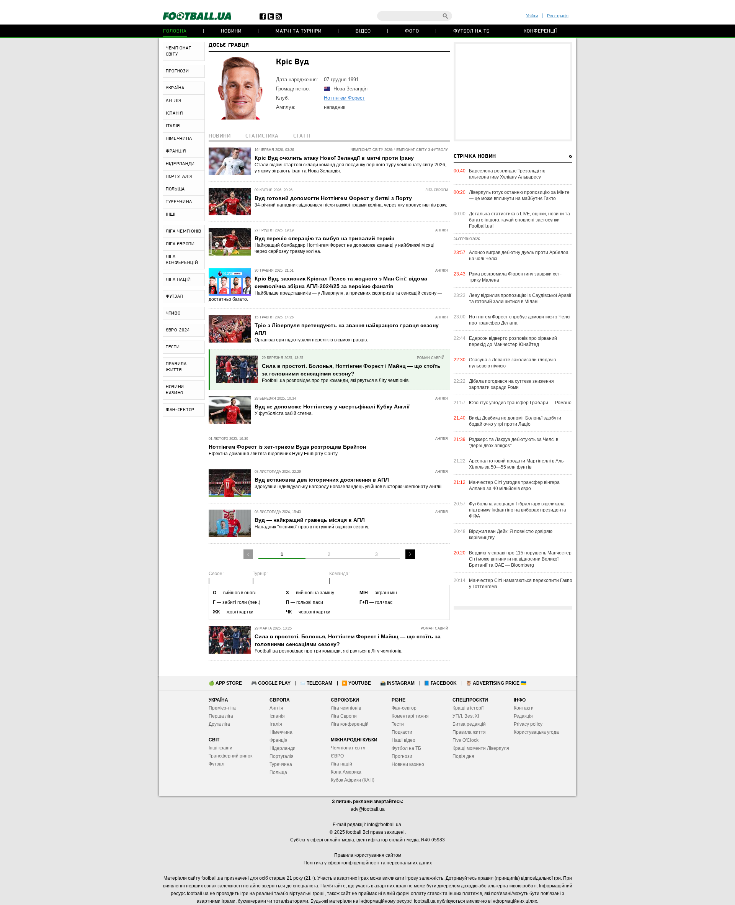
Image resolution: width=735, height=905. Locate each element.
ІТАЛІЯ (173, 126)
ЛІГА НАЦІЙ (178, 279)
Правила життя (469, 732)
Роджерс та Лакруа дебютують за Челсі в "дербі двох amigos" (513, 442)
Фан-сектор (404, 708)
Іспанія (277, 716)
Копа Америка (346, 772)
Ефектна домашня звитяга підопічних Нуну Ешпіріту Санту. (273, 453)
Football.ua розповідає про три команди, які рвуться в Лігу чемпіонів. (336, 380)
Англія (276, 708)
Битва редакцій (469, 724)
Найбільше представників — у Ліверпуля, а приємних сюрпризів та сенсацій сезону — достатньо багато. (325, 296)
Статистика (262, 136)
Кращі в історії (467, 708)
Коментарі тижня (410, 716)
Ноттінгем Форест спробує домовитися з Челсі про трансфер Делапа (519, 320)
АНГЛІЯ (173, 100)
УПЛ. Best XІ (465, 716)
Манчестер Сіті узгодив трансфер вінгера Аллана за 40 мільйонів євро (514, 485)
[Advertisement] (513, 91)
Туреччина (281, 764)
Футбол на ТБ (471, 31)
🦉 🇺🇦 (496, 683)
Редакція (523, 716)
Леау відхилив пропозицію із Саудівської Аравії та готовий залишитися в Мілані (520, 298)
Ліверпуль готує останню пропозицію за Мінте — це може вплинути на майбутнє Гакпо (519, 195)
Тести (398, 724)
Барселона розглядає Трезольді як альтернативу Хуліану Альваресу (507, 174)
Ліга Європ (342, 716)
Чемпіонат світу (348, 748)
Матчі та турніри (299, 31)
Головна (175, 31)
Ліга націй (341, 764)
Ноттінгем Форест (344, 98)
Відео (363, 31)
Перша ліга (221, 716)
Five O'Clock (465, 740)
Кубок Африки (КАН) (352, 780)
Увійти (532, 15)
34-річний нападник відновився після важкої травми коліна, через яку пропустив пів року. (351, 205)
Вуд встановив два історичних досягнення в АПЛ (322, 480)
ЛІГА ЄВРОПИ (180, 244)
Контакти (524, 708)
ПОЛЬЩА (175, 189)
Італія (276, 724)
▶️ (356, 683)
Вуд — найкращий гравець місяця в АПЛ (310, 520)
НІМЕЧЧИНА (179, 138)
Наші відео (403, 740)
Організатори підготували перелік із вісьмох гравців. (311, 340)
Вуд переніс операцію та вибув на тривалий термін (324, 238)
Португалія (282, 756)
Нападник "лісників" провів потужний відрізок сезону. (312, 527)
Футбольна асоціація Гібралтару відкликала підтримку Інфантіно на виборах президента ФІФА (517, 510)
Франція (278, 740)
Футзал (216, 764)
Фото (412, 31)
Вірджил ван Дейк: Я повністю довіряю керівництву (510, 534)
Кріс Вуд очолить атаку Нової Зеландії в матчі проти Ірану (334, 158)
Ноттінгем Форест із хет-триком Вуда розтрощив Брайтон (287, 447)
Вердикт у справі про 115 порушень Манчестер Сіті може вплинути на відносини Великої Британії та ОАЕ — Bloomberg (520, 559)
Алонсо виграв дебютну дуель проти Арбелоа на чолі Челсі (518, 255)
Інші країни (220, 748)
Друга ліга (219, 724)
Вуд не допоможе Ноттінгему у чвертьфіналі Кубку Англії (332, 406)
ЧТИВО (173, 313)
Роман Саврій (430, 358)
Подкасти (402, 732)
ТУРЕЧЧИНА (179, 202)
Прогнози (402, 756)
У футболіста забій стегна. (284, 413)
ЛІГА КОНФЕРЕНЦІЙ (182, 259)
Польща (278, 772)
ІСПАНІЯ (174, 113)
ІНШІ (171, 214)
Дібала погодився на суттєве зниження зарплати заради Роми (511, 384)
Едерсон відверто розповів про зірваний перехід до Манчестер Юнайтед (513, 341)
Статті (302, 136)
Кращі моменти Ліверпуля (480, 748)
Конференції (540, 31)
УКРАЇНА (175, 88)
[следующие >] (410, 554)
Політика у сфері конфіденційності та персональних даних (368, 863)
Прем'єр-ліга (222, 708)
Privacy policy (528, 724)
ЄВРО (337, 756)
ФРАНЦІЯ (176, 151)
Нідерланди (283, 748)
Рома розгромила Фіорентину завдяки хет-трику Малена (515, 277)
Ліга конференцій (350, 724)
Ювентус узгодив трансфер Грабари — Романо (520, 402)
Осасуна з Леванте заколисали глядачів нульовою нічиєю (512, 363)
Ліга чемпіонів (346, 708)
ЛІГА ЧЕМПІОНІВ (183, 231)
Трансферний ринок (230, 756)
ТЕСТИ (173, 347)
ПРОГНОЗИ (177, 71)
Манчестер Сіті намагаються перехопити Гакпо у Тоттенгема (520, 583)
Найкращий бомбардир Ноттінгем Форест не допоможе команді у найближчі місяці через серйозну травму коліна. (344, 248)
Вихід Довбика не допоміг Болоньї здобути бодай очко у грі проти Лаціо (515, 421)
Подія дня (463, 756)
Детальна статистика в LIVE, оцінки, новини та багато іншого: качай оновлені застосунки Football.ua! (519, 220)
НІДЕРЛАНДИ (180, 164)
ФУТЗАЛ (174, 296)
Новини (231, 31)
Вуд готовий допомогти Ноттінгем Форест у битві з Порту (333, 198)
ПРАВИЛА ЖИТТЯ (176, 367)
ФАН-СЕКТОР (180, 410)
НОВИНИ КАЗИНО (175, 390)
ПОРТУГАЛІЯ (179, 176)
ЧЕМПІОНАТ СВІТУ (178, 51)
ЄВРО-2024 (177, 330)
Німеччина (281, 732)
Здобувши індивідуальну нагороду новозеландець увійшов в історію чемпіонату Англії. (349, 486)
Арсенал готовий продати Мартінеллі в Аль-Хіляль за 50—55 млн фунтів (517, 464)
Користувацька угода (536, 732)
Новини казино (408, 764)
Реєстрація (557, 15)
